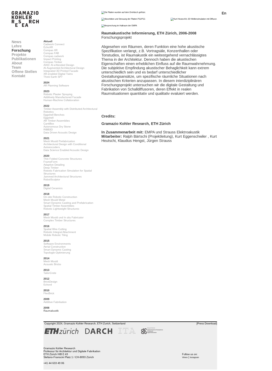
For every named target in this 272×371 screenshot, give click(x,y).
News (16, 42)
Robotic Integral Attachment (59, 232)
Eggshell (48, 117)
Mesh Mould (50, 261)
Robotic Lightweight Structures (61, 208)
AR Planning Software (56, 85)
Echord (47, 284)
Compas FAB (51, 53)
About (17, 63)
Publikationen (24, 59)
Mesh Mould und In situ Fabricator (63, 217)
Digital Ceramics (53, 188)
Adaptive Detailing (54, 164)
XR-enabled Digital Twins (58, 73)
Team (16, 67)
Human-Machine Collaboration (61, 100)
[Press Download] (207, 323)
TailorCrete (49, 272)
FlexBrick (48, 293)
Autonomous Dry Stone (57, 126)
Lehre (17, 46)
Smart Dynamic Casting (57, 249)
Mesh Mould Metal (54, 199)
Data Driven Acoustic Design (60, 132)
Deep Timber (51, 167)
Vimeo (185, 357)
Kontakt (18, 76)
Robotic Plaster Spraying (57, 94)
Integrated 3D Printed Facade (60, 70)
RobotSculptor (51, 179)
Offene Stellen (24, 72)
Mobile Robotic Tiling (55, 235)
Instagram (194, 357)
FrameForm (50, 161)
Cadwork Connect (53, 44)
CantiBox (48, 123)
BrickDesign (50, 281)
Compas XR (50, 50)
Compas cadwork (53, 56)
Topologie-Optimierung (56, 252)
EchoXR (48, 47)
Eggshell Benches (53, 114)
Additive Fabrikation (55, 302)
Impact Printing (52, 59)
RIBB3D (48, 129)
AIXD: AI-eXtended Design (58, 64)
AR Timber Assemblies (56, 120)
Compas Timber (52, 62)
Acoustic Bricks (52, 264)
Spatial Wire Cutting (55, 229)
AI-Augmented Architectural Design (63, 67)
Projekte (19, 55)
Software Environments (57, 243)
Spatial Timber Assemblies (58, 205)
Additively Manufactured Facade (62, 97)
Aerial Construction (54, 246)
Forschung (21, 50)
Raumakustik (51, 310)
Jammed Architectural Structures (62, 176)
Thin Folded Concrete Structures (62, 158)
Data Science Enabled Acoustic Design (66, 150)
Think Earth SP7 (53, 76)
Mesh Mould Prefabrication (59, 141)
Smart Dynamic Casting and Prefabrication (68, 202)
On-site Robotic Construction (60, 196)
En (224, 13)
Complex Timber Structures (59, 220)
